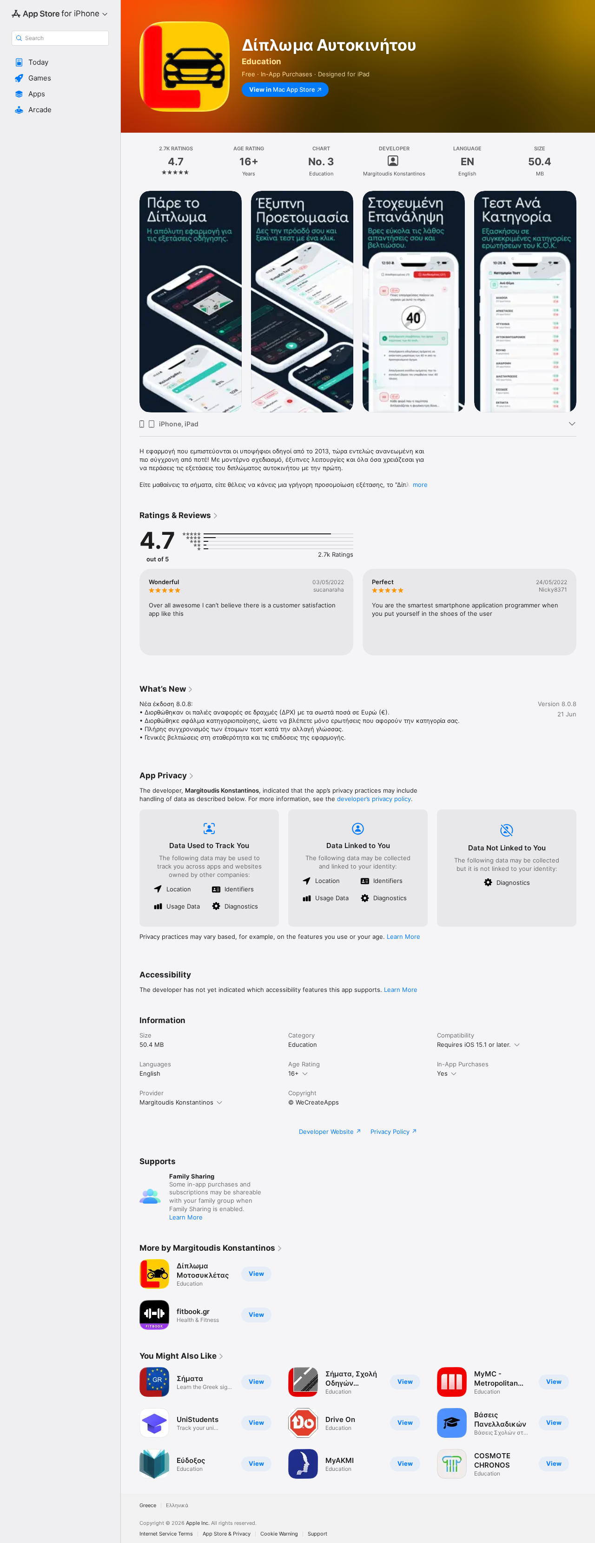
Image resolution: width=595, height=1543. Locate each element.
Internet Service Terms (166, 1533)
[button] (60, 62)
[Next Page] (585, 302)
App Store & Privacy (227, 1533)
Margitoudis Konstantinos (176, 1102)
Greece (147, 1505)
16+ (293, 1073)
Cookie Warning (279, 1533)
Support (317, 1533)
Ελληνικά (177, 1505)
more (420, 484)
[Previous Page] (130, 302)
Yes (442, 1073)
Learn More (403, 936)
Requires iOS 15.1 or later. (474, 1044)
